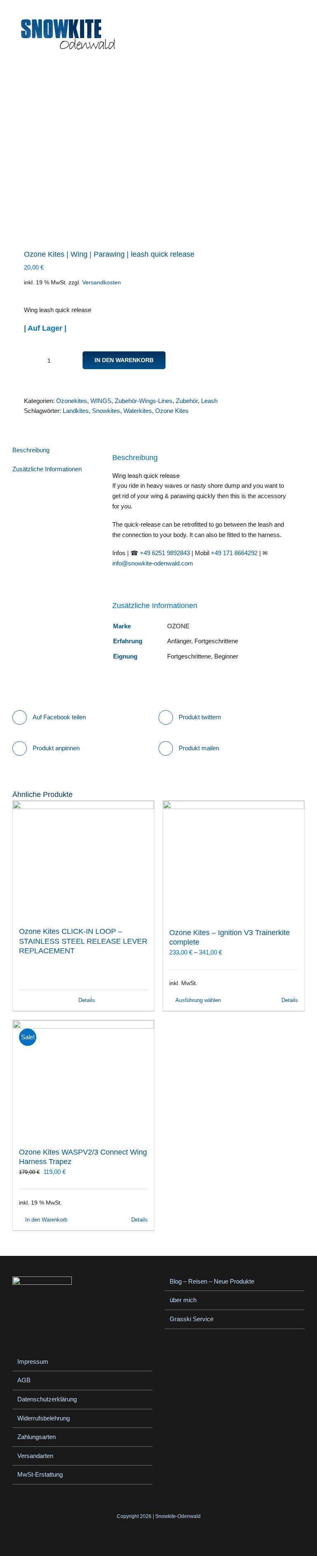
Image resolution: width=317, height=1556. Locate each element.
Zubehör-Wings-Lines (144, 400)
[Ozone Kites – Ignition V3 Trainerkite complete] (233, 860)
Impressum (32, 1361)
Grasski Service (191, 1318)
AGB (24, 1380)
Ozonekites (71, 400)
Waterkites (137, 410)
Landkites (76, 410)
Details (86, 1000)
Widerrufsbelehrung (43, 1418)
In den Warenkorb (124, 360)
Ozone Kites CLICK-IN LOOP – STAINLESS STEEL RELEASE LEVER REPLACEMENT (83, 941)
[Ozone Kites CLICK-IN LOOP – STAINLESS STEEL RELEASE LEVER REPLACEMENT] (83, 860)
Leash (209, 400)
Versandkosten (101, 282)
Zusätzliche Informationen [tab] (47, 469)
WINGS (100, 400)
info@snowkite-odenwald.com (152, 563)
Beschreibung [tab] (31, 449)
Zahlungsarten (36, 1436)
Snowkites (106, 410)
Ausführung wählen (198, 1000)
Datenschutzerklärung (47, 1399)
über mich (183, 1299)
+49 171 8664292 (234, 552)
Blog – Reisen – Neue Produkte (212, 1281)
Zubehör (187, 400)
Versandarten (35, 1455)
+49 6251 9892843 (165, 552)
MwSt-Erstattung (40, 1474)
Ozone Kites (172, 410)
